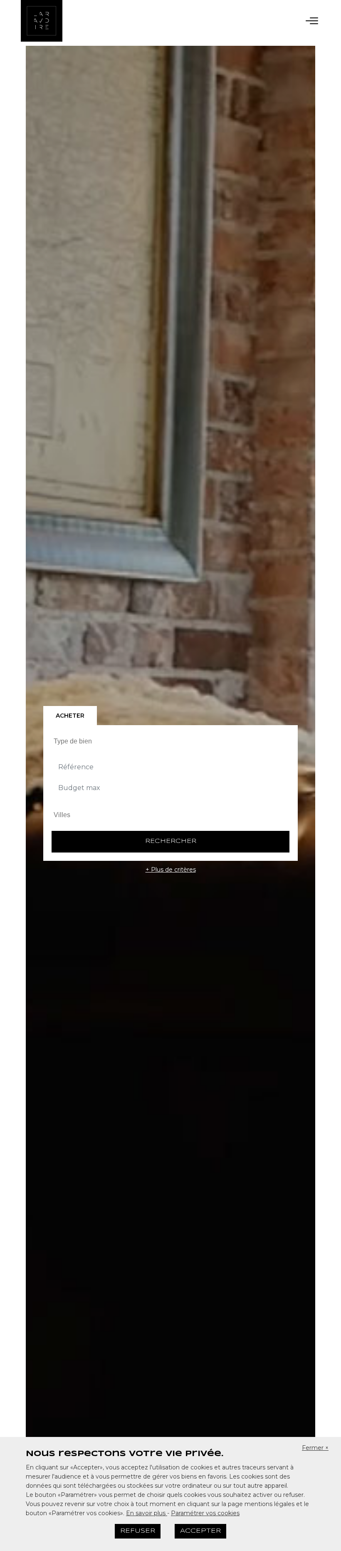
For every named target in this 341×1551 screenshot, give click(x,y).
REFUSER (137, 1531)
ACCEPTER (200, 1531)
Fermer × (315, 1448)
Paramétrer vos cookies (205, 1513)
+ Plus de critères (171, 869)
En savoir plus (146, 1513)
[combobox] (170, 741)
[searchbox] (171, 741)
